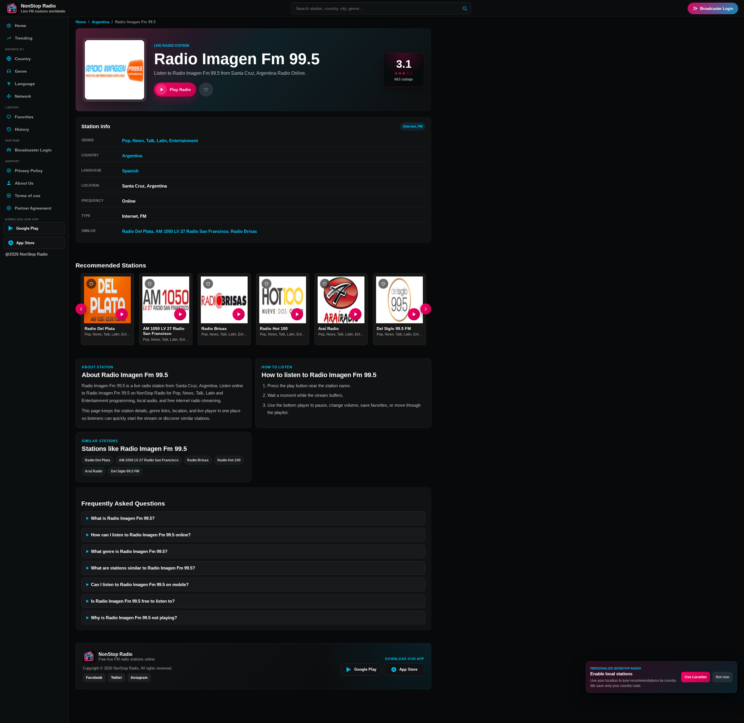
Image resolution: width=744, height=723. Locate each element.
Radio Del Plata (137, 231)
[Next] (425, 309)
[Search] (464, 8)
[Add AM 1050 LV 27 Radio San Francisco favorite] (150, 284)
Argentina (100, 22)
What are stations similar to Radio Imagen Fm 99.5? (143, 567)
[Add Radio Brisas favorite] (208, 284)
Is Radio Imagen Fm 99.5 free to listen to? (133, 601)
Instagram (139, 678)
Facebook (94, 678)
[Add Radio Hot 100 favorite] (266, 284)
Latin (162, 140)
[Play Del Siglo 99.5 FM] (414, 314)
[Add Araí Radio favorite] (325, 284)
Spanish (130, 170)
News (138, 140)
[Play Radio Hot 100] (297, 314)
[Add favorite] (206, 90)
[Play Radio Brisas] (239, 314)
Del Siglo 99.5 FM (394, 328)
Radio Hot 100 (274, 328)
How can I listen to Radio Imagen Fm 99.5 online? (141, 534)
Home (81, 22)
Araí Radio (328, 328)
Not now (722, 677)
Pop (126, 140)
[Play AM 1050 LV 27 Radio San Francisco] (180, 314)
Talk (150, 140)
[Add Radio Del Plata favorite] (91, 284)
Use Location (696, 677)
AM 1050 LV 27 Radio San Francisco (191, 231)
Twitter (116, 678)
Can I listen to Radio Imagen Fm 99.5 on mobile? (140, 584)
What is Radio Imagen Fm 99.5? (123, 518)
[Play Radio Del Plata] (122, 314)
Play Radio (180, 89)
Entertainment (183, 140)
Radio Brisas (244, 231)
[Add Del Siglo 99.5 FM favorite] (383, 284)
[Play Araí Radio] (355, 314)
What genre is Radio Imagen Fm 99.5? (129, 551)
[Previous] (81, 309)
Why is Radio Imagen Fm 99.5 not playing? (134, 617)
